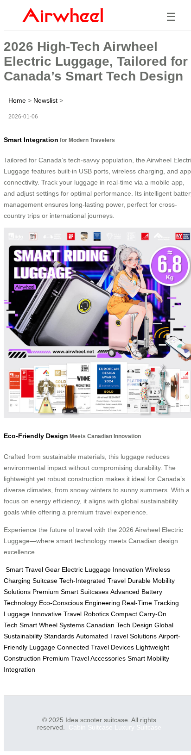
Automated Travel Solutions (116, 636)
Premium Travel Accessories (84, 658)
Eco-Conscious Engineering (79, 602)
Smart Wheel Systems (51, 625)
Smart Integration (31, 139)
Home (17, 100)
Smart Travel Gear (33, 569)
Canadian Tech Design (119, 625)
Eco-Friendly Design (36, 435)
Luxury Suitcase (138, 727)
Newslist (45, 100)
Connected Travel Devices (95, 647)
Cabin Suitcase (91, 727)
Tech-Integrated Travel (92, 580)
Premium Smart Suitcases (70, 591)
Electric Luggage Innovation (102, 569)
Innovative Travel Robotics (70, 614)
